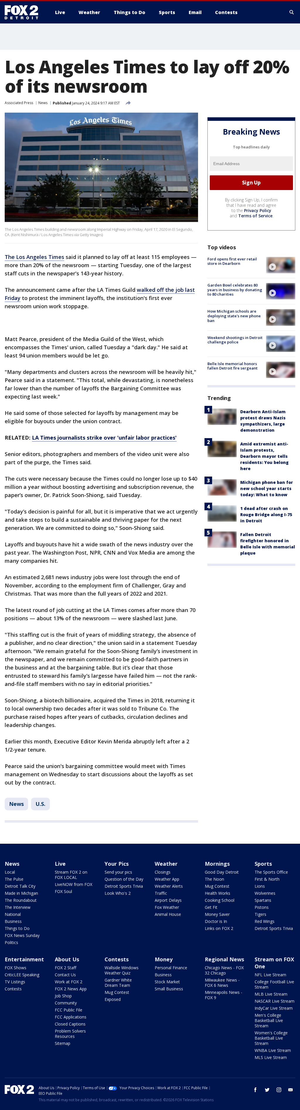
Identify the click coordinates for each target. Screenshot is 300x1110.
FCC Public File (68, 1010)
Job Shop (63, 996)
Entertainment (24, 959)
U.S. (40, 803)
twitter (267, 1089)
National (13, 914)
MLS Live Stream (271, 1057)
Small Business (169, 989)
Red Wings (265, 921)
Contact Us (65, 974)
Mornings (217, 863)
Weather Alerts (169, 886)
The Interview (17, 907)
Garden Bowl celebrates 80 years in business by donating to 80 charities (234, 289)
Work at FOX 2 (68, 981)
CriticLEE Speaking (22, 974)
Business (13, 921)
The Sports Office (271, 872)
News (42, 102)
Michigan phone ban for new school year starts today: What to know (266, 488)
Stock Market (167, 981)
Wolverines (265, 893)
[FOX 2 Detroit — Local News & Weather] (24, 12)
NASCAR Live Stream (274, 1001)
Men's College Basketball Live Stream (269, 1020)
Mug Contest (217, 886)
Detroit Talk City (20, 886)
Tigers (260, 914)
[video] (280, 265)
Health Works (217, 893)
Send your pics (118, 872)
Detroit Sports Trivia (124, 886)
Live (60, 863)
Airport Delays (168, 900)
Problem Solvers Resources (70, 1033)
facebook (255, 1089)
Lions (260, 886)
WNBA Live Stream (273, 1050)
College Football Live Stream (274, 984)
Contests (13, 989)
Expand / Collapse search (291, 12)
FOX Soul (63, 891)
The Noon (214, 879)
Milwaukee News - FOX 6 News (222, 982)
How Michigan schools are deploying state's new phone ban (234, 316)
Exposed (113, 999)
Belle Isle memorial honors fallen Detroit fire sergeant (232, 366)
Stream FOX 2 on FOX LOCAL (71, 874)
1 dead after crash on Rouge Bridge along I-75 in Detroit (266, 514)
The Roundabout (21, 900)
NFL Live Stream (270, 974)
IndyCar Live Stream (274, 1008)
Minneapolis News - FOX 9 (223, 994)
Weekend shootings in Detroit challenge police (234, 340)
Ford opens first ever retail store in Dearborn (232, 261)
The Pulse (14, 879)
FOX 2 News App (71, 989)
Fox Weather (167, 907)
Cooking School (219, 900)
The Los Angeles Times (34, 256)
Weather (166, 863)
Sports (263, 863)
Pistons (262, 907)
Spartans (263, 900)
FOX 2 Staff (65, 967)
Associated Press (19, 102)
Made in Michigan (21, 893)
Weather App (167, 879)
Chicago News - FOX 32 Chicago (224, 970)
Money (164, 959)
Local (10, 872)
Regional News (224, 959)
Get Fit (211, 907)
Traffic (161, 893)
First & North (267, 879)
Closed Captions (70, 1024)
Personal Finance (171, 967)
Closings (163, 872)
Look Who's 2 (118, 893)
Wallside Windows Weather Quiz (122, 970)
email (290, 1089)
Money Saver (217, 914)
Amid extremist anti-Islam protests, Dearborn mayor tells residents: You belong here (264, 456)
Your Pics (117, 863)
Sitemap (62, 1043)
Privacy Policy (257, 210)
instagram (279, 1089)
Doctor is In (216, 921)
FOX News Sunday (22, 935)
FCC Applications (70, 1017)
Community (66, 1003)
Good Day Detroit (222, 872)
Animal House (168, 914)
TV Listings (15, 981)
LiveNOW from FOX (73, 884)
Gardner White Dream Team (118, 982)
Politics (11, 942)
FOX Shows (15, 967)
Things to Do (17, 928)
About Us (67, 959)
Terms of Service (255, 215)
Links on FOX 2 (219, 928)
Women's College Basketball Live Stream (271, 1038)
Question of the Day (124, 879)
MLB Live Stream (271, 994)
